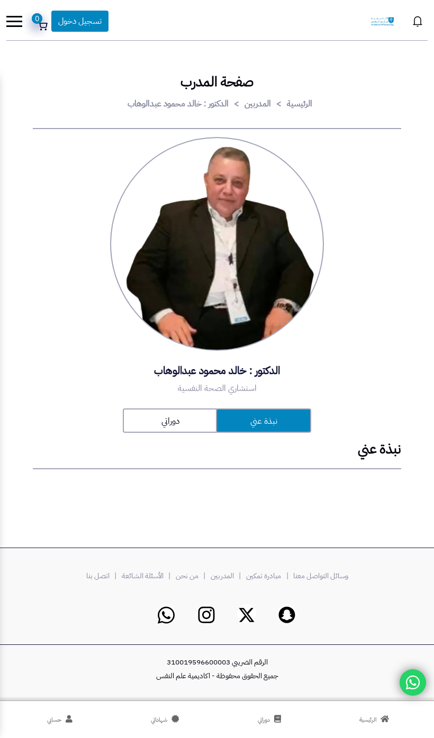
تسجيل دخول (80, 21)
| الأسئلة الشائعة (148, 575)
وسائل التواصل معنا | (315, 575)
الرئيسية (299, 103)
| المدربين (227, 575)
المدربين (258, 103)
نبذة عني (263, 421)
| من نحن (192, 575)
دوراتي (170, 421)
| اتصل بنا (103, 575)
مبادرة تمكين (263, 575)
